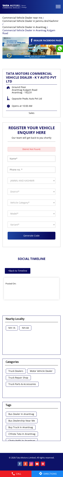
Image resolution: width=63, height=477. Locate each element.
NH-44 (25, 328)
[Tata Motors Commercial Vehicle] (14, 7)
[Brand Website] (43, 464)
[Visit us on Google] (25, 464)
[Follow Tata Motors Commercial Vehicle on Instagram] (31, 464)
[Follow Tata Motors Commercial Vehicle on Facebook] (19, 464)
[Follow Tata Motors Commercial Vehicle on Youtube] (37, 464)
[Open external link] (46, 43)
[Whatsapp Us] (59, 48)
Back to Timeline (17, 270)
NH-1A (11, 328)
